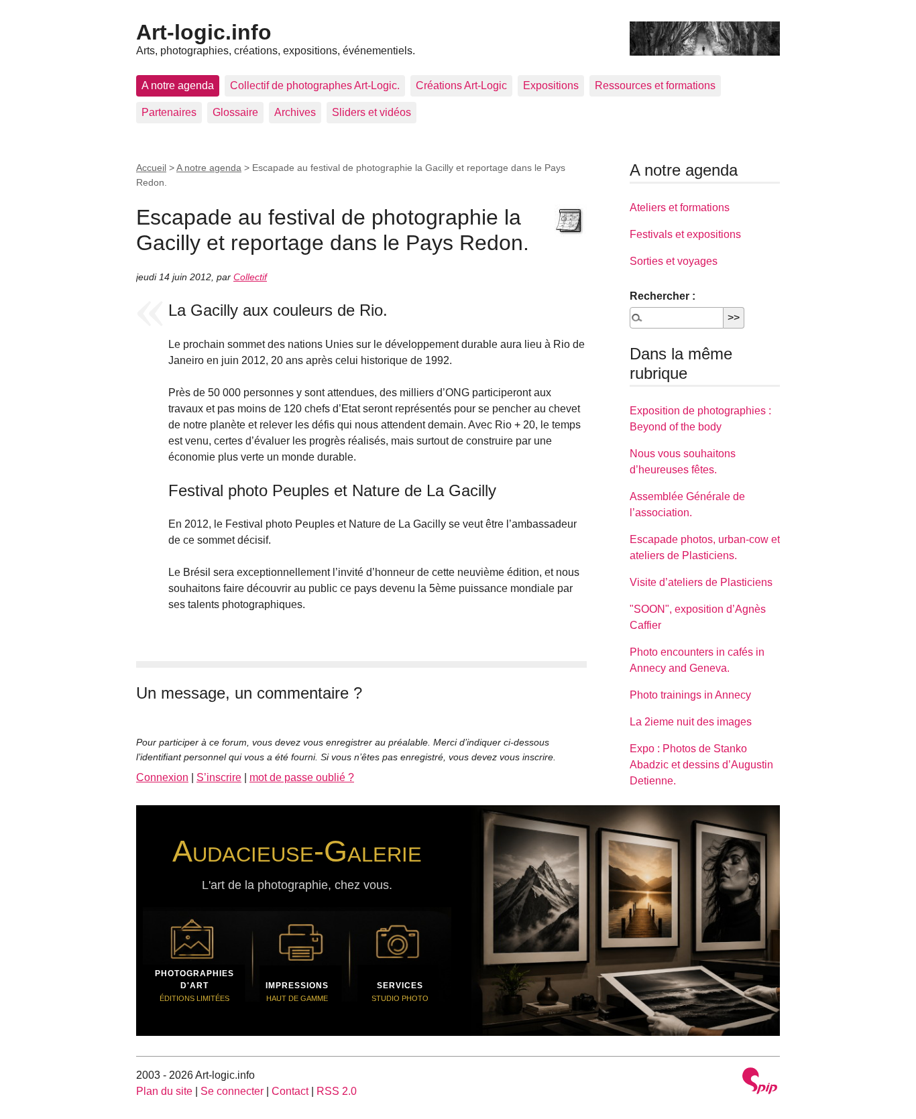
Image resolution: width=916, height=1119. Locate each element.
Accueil (151, 167)
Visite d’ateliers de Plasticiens (701, 582)
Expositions (551, 85)
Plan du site (164, 1091)
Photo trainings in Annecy (690, 695)
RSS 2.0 (337, 1091)
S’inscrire (218, 777)
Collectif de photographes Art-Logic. (315, 85)
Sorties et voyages (674, 261)
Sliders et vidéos (371, 112)
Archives (295, 112)
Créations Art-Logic (461, 85)
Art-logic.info (204, 32)
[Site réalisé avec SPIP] (760, 1082)
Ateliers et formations (680, 207)
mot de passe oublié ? (301, 777)
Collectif (250, 277)
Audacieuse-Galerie (297, 851)
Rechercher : (662, 296)
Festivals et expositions (685, 234)
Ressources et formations (655, 85)
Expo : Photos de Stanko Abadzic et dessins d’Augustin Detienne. (701, 764)
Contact (290, 1091)
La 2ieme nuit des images (691, 721)
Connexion (162, 777)
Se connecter (232, 1091)
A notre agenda (177, 85)
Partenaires (168, 112)
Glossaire (235, 112)
